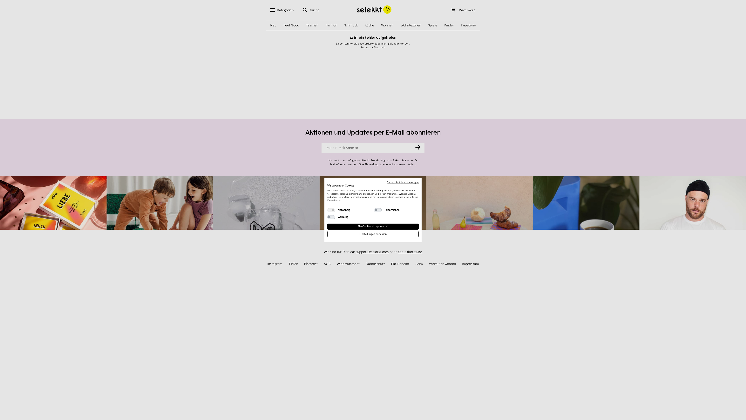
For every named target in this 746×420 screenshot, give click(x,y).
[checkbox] (331, 210)
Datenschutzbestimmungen (403, 182)
